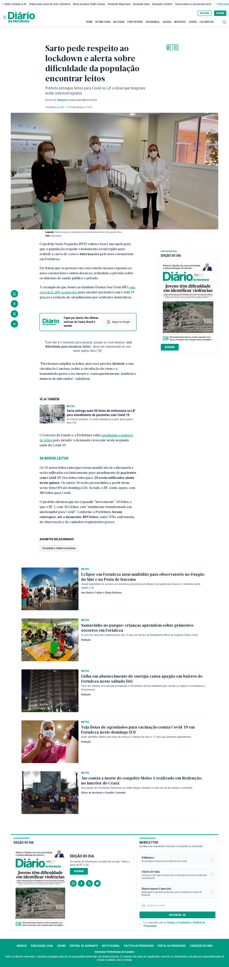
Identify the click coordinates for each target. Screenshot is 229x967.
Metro (172, 47)
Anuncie (22, 945)
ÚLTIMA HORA (102, 21)
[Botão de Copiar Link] (14, 324)
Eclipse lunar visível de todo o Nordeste (49, 4)
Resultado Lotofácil (162, 4)
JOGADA (166, 21)
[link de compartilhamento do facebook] (14, 303)
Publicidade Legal (42, 945)
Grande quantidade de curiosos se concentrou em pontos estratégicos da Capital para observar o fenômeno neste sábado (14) (141, 585)
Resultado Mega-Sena (119, 4)
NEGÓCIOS (180, 21)
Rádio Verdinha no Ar (15, 4)
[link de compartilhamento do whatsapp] (14, 293)
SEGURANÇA (152, 21)
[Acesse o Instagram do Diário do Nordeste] (73, 883)
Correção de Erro (201, 945)
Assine (61, 945)
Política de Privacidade (139, 945)
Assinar (170, 347)
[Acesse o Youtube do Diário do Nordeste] (97, 883)
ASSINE (220, 13)
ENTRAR (204, 13)
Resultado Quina (141, 4)
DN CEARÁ (119, 21)
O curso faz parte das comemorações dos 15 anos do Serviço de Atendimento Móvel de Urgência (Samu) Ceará (139, 635)
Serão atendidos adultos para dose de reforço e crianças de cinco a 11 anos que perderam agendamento (136, 736)
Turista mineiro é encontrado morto (193, 4)
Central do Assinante (84, 945)
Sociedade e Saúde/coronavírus (59, 548)
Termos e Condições (178, 922)
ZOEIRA (193, 21)
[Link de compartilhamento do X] (14, 314)
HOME (89, 21)
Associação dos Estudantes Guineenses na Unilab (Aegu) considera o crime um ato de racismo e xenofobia (136, 787)
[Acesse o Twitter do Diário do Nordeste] (89, 883)
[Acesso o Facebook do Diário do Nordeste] (81, 883)
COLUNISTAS (206, 21)
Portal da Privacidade (172, 945)
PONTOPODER (135, 21)
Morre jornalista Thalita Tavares (89, 4)
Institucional (111, 945)
